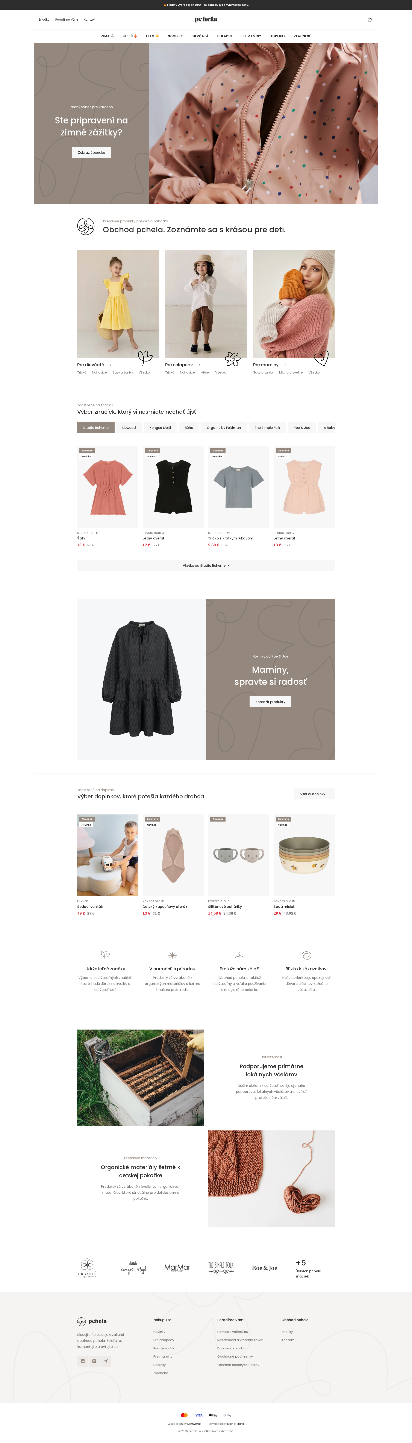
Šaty (81, 538)
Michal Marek (235, 1424)
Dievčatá (200, 36)
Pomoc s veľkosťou (232, 1331)
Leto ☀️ (152, 36)
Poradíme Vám (66, 19)
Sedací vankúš (90, 906)
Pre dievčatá (163, 1348)
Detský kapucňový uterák (165, 906)
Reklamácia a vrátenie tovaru (240, 1340)
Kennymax (194, 1424)
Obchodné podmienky (235, 1356)
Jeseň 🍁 (130, 36)
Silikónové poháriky (225, 906)
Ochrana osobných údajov (238, 1364)
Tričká (81, 372)
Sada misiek (284, 906)
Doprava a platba (231, 1348)
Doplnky (277, 36)
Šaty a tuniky (123, 372)
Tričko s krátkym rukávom (230, 538)
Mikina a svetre (291, 372)
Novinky (175, 36)
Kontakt (89, 19)
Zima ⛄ (107, 36)
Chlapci (224, 36)
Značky (44, 19)
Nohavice (99, 372)
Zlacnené (302, 36)
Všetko (144, 372)
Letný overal (153, 538)
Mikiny (205, 372)
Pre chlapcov (163, 1340)
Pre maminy (251, 36)
